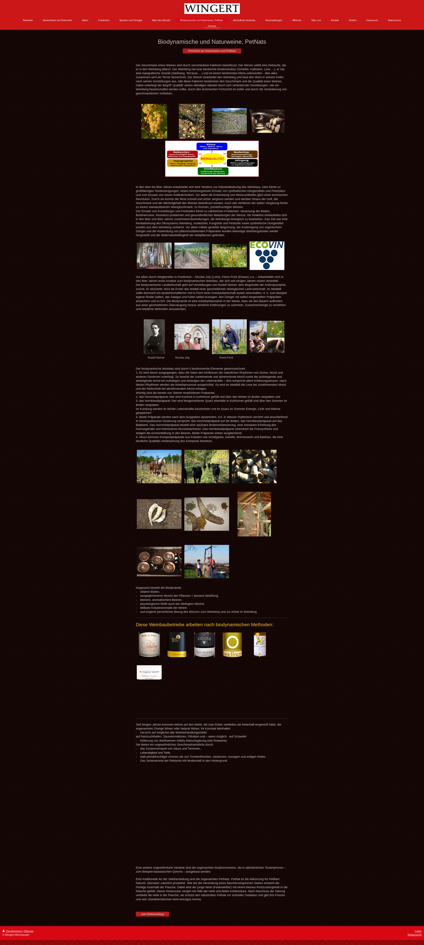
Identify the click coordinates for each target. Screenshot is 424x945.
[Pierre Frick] (229, 336)
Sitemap (28, 931)
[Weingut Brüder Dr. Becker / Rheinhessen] (149, 644)
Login (418, 931)
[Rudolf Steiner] (154, 336)
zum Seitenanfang (152, 914)
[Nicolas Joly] (191, 337)
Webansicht (415, 934)
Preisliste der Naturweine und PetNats (212, 51)
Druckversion (13, 931)
